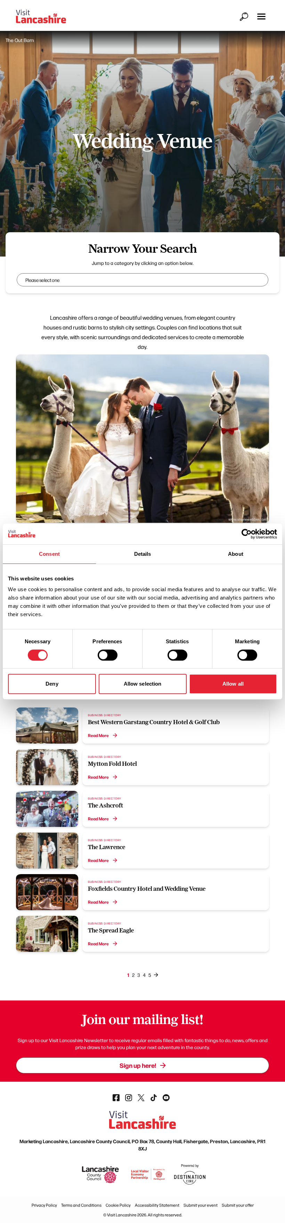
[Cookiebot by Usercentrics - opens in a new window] (246, 534)
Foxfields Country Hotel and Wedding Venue (146, 888)
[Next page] (156, 975)
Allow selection (143, 684)
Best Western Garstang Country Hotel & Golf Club (154, 722)
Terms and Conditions (81, 1205)
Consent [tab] (49, 554)
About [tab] (235, 554)
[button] (261, 16)
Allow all (233, 684)
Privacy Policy (44, 1205)
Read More (98, 735)
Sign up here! (138, 1065)
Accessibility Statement (157, 1205)
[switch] (107, 655)
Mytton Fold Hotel (112, 763)
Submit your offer (238, 1205)
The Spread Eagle (111, 930)
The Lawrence (106, 847)
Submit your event (201, 1205)
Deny (52, 684)
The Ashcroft (105, 805)
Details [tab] (142, 554)
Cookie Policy (118, 1205)
